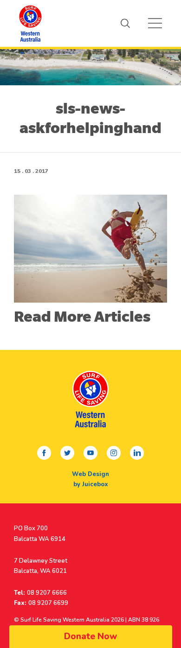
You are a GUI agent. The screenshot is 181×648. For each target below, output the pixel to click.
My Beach (30, 23)
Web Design (90, 474)
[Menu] (155, 23)
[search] (125, 23)
